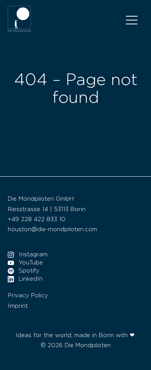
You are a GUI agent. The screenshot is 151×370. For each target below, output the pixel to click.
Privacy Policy (28, 295)
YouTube (31, 263)
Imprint (18, 306)
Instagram (33, 254)
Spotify (29, 271)
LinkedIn (31, 279)
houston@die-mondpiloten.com (52, 229)
